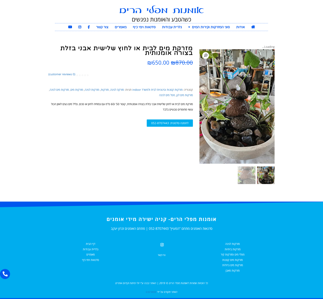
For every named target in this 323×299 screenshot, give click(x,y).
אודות (240, 27)
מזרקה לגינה (117, 89)
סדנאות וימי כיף (144, 27)
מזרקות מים (76, 89)
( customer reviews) (61, 74)
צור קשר (102, 27)
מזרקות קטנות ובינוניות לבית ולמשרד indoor (157, 89)
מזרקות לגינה (92, 89)
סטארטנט (151, 292)
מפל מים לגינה (167, 95)
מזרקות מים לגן (184, 95)
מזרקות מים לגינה (59, 89)
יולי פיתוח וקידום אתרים (127, 283)
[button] (170, 123)
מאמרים (121, 27)
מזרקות (105, 89)
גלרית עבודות (172, 27)
